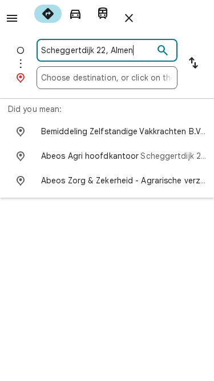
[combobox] (97, 50)
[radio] (48, 13)
